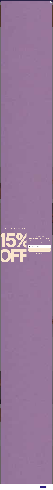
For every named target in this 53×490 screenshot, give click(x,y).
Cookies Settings (36, 487)
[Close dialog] (51, 2)
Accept (43, 487)
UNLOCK (39, 250)
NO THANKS (39, 253)
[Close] (51, 487)
